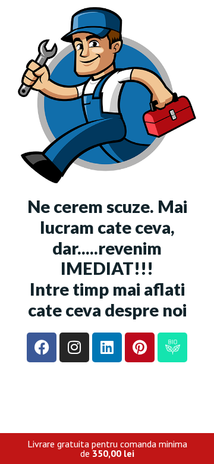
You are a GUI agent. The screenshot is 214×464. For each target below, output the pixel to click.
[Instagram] (74, 347)
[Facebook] (41, 347)
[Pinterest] (140, 347)
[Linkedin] (107, 347)
